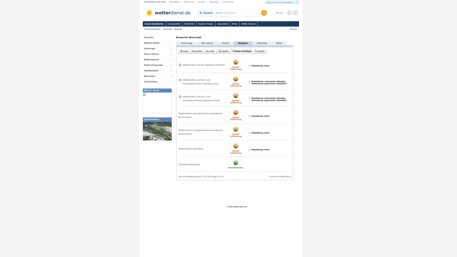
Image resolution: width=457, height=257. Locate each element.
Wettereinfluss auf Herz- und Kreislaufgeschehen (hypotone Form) (201, 82)
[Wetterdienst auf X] (295, 13)
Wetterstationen (151, 59)
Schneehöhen (151, 81)
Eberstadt (167, 29)
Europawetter (174, 24)
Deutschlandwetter (154, 24)
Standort (208, 13)
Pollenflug (262, 43)
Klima (235, 24)
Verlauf (225, 43)
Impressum (214, 2)
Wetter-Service (248, 24)
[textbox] (237, 13)
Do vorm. (210, 51)
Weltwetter (189, 24)
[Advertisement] (157, 167)
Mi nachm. (197, 51)
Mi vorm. (184, 51)
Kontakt (202, 2)
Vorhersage (149, 48)
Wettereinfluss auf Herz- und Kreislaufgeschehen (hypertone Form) (201, 98)
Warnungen (149, 76)
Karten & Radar (205, 24)
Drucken (293, 29)
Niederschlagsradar (153, 65)
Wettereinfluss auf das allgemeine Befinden (204, 65)
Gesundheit (222, 24)
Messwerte (207, 43)
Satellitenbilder (151, 70)
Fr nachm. (260, 51)
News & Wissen (151, 54)
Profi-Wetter (174, 2)
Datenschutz (228, 2)
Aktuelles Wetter (152, 43)
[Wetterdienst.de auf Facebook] (289, 13)
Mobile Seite (189, 2)
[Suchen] (264, 13)
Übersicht (148, 37)
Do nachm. (224, 51)
